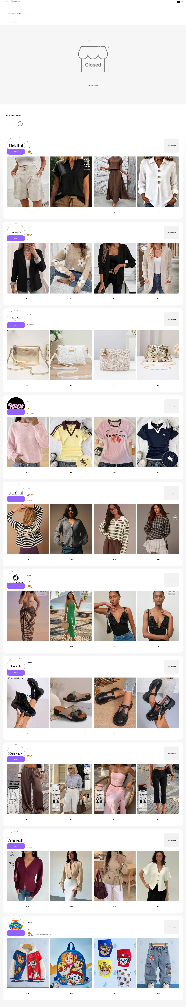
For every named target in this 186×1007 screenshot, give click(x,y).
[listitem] (93, 177)
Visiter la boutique (172, 145)
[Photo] (16, 145)
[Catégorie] (7, 1)
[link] (14, 14)
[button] (4, 1)
